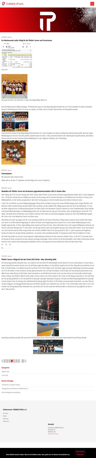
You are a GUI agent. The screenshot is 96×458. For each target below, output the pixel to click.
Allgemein (10, 37)
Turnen (3, 375)
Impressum (5, 419)
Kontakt (5, 416)
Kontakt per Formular (53, 434)
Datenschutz (6, 421)
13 (22, 361)
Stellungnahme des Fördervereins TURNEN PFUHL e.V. (15, 389)
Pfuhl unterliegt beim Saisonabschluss (11, 392)
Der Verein (5, 413)
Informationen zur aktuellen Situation (11, 385)
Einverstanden (80, 451)
